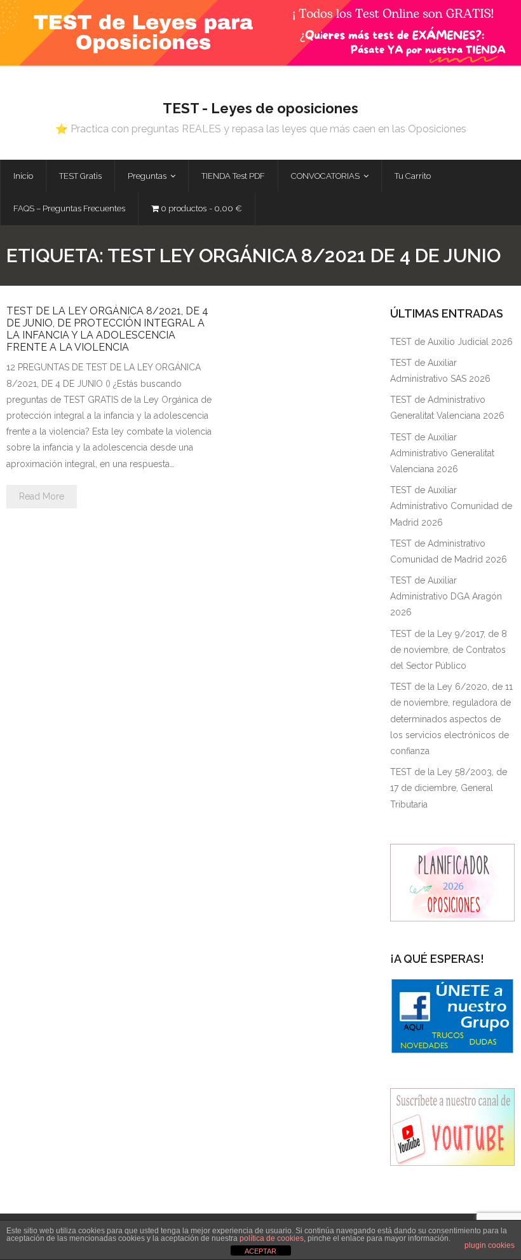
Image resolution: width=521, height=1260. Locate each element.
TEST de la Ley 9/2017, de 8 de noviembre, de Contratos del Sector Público (448, 650)
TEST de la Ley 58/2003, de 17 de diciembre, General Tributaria (448, 788)
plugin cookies (489, 1245)
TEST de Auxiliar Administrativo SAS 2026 (440, 371)
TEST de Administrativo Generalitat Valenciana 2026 (447, 408)
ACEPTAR (260, 1251)
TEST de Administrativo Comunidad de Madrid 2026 (448, 551)
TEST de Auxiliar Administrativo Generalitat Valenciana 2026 (442, 453)
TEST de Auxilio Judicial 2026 (451, 342)
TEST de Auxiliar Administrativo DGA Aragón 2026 (446, 596)
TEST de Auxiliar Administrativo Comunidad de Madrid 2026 (451, 506)
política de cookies (272, 1238)
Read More (41, 496)
